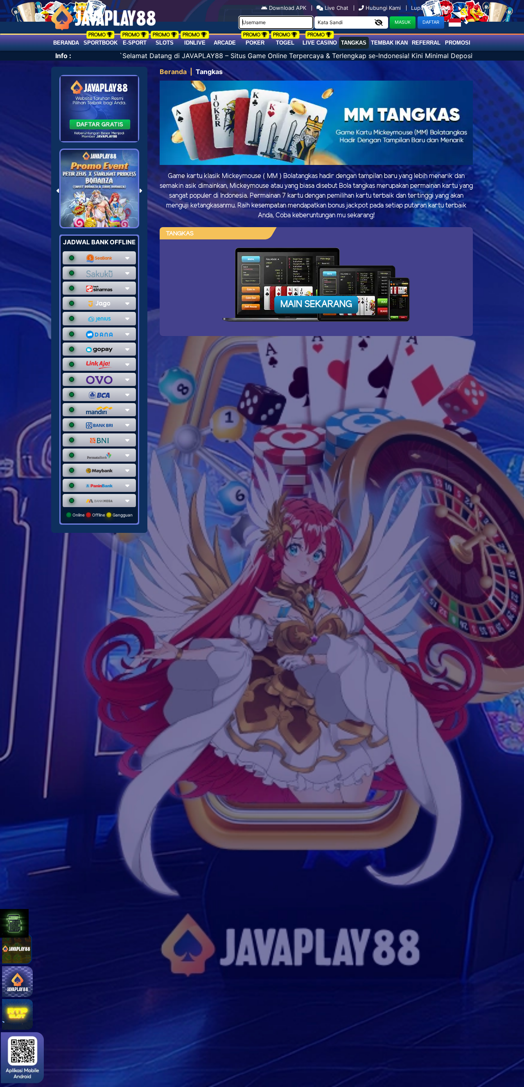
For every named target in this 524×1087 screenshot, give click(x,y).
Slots (165, 43)
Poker (255, 43)
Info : (63, 56)
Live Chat (335, 8)
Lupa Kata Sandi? (433, 8)
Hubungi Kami (383, 8)
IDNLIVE (195, 43)
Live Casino (320, 43)
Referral (426, 43)
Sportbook (100, 43)
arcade (225, 43)
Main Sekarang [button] (316, 304)
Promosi (457, 43)
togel (285, 43)
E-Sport (135, 43)
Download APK (287, 8)
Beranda (66, 43)
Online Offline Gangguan (102, 514)
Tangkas (353, 43)
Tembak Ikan (389, 43)
